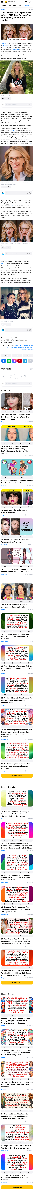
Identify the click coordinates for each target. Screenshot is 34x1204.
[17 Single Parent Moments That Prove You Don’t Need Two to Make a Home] (17, 1132)
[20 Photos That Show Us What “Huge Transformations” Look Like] (17, 526)
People (3, 9)
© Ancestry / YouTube (11, 184)
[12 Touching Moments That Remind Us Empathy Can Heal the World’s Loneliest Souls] (17, 685)
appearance (15, 49)
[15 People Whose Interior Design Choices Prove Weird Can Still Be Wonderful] (17, 1162)
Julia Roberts (5, 43)
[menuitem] (3, 5)
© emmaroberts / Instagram (7, 321)
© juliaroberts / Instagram (7, 95)
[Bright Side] (11, 2)
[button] (6, 355)
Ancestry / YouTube (27, 349)
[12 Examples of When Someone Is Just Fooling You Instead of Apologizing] (17, 556)
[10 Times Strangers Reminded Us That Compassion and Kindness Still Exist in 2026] (17, 653)
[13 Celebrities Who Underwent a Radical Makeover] (17, 497)
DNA (29, 143)
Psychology (4, 574)
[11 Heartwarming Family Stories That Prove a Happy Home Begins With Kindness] (17, 751)
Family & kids (4, 641)
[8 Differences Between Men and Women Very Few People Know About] (17, 467)
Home (2, 1121)
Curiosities (4, 485)
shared (3, 263)
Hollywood (6, 45)
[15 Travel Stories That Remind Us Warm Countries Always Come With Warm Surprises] (17, 1069)
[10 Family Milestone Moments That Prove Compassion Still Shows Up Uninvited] (17, 621)
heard (12, 205)
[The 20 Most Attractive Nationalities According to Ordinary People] (17, 591)
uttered (13, 130)
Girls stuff (3, 456)
